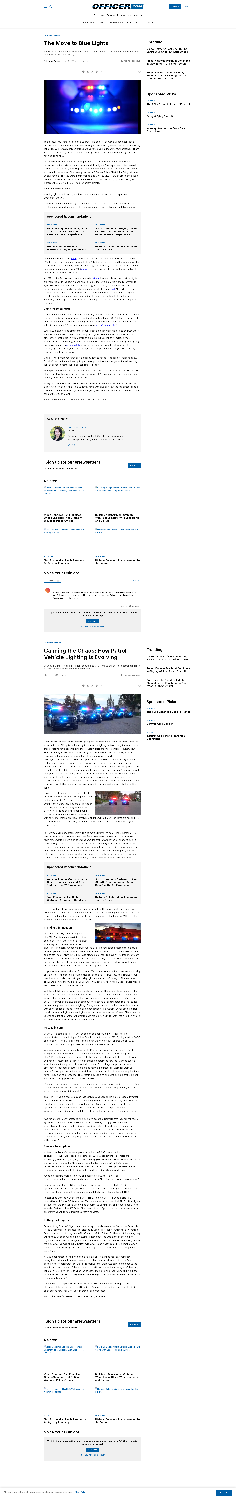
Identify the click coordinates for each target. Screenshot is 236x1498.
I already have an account (92, 626)
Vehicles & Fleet (135, 22)
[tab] (52, 581)
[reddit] (97, 71)
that (113, 289)
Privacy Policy (80, 1492)
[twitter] (92, 71)
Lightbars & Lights (52, 35)
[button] (46, 7)
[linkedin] (88, 71)
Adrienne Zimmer (52, 61)
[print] (139, 71)
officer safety (73, 345)
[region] (92, 593)
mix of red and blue (106, 325)
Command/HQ (116, 22)
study (74, 258)
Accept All (224, 1493)
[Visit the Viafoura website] (134, 606)
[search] (50, 7)
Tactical (151, 22)
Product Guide (87, 22)
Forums (102, 22)
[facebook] (83, 71)
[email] (101, 71)
